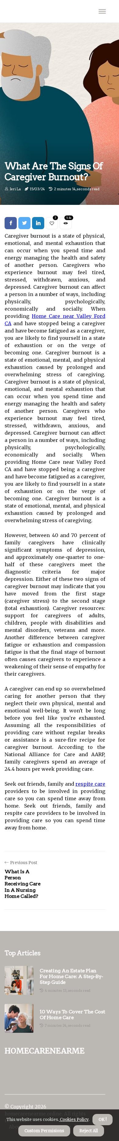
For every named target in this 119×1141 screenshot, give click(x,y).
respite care (90, 784)
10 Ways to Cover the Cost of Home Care (72, 1014)
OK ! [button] (102, 1119)
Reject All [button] (88, 1130)
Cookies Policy (73, 1119)
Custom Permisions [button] (44, 1130)
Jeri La (15, 189)
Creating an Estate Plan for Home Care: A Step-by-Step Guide (71, 976)
